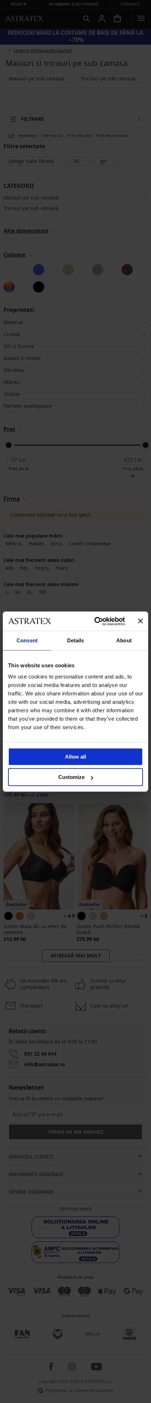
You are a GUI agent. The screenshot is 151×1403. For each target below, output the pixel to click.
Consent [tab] (27, 640)
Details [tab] (75, 640)
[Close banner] (140, 621)
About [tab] (124, 640)
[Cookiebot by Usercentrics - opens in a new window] (95, 621)
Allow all (75, 757)
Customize (71, 777)
